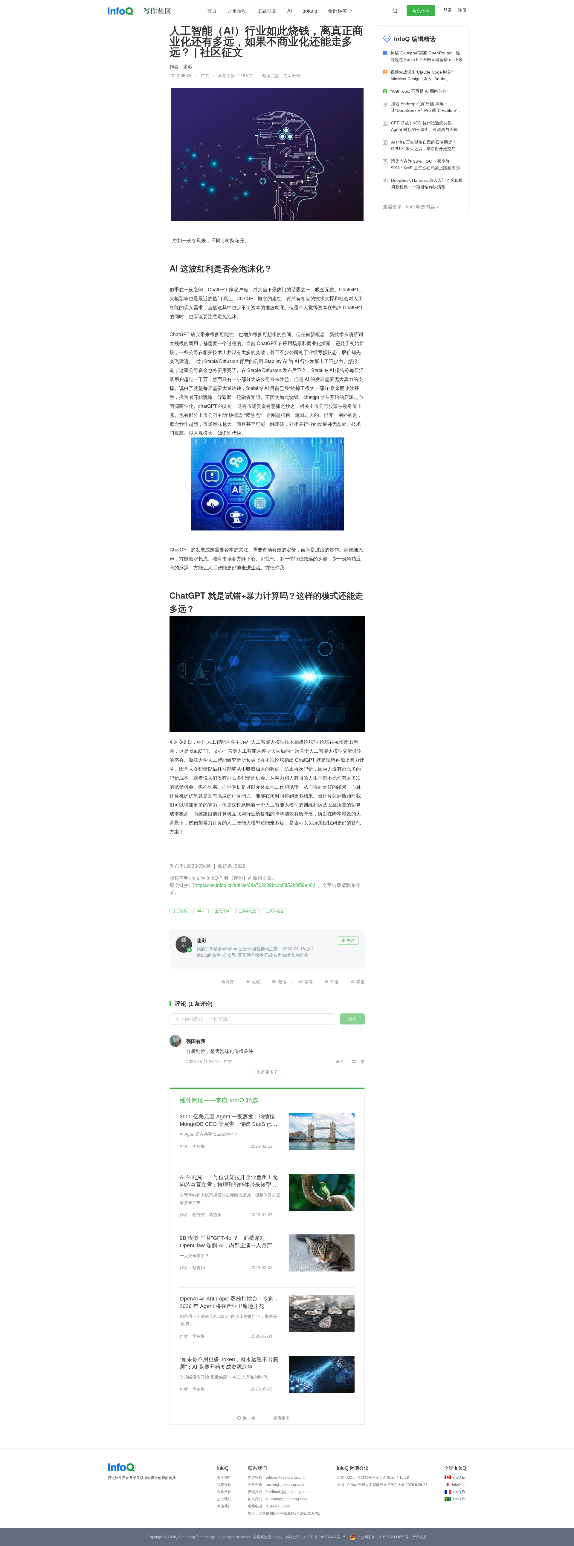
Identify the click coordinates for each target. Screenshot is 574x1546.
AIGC (201, 911)
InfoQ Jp (458, 1485)
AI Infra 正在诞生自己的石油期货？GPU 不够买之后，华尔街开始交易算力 (425, 146)
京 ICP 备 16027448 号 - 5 (324, 1537)
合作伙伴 (224, 1492)
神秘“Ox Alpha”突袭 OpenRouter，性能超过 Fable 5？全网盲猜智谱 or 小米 (426, 56)
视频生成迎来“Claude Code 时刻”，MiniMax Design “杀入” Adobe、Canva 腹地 (423, 76)
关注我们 (224, 1506)
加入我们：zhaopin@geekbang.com (277, 1499)
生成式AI (222, 911)
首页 (212, 10)
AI (289, 10)
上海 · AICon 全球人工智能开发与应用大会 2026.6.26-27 (382, 1485)
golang (310, 10)
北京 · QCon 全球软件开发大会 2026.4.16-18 (373, 1477)
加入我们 (224, 1499)
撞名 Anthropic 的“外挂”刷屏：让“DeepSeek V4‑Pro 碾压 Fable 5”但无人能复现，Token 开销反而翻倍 (426, 107)
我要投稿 (224, 1485)
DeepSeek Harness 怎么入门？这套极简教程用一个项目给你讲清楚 (426, 183)
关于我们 (224, 1477)
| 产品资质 (418, 1537)
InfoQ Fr (458, 1492)
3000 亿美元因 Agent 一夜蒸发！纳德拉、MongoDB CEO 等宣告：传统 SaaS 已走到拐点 (230, 1121)
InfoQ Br (458, 1499)
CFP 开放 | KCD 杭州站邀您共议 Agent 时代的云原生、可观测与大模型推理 (426, 127)
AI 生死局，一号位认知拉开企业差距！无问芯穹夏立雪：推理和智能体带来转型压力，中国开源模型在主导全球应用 (229, 1181)
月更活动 (237, 10)
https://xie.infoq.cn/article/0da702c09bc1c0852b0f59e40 (254, 885)
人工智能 (180, 911)
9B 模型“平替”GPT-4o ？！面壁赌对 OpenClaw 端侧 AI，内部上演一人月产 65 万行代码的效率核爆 (230, 1242)
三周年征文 (248, 911)
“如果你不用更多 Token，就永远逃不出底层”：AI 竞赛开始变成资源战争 (229, 1363)
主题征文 (267, 10)
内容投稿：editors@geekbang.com (276, 1477)
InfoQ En (459, 1477)
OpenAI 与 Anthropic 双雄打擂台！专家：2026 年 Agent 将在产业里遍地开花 (229, 1302)
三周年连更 (275, 911)
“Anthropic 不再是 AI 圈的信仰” (419, 91)
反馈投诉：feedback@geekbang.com (278, 1492)
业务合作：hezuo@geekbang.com (276, 1485)
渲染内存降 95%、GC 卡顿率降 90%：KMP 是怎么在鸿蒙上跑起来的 (425, 164)
